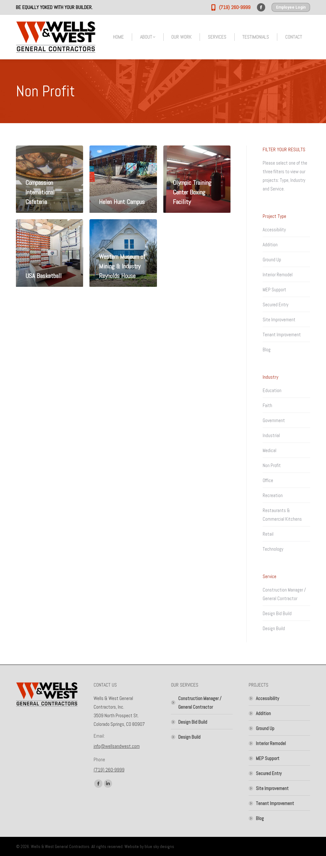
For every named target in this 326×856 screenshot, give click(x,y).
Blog (267, 349)
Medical (269, 450)
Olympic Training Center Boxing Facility (192, 192)
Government (274, 420)
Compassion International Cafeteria (40, 192)
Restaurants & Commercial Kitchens (282, 514)
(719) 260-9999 (109, 770)
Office (268, 480)
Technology (273, 549)
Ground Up (272, 260)
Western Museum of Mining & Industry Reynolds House (122, 266)
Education (272, 390)
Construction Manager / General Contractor (284, 594)
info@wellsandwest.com (117, 746)
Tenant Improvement (282, 334)
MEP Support (274, 290)
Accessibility (274, 230)
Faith (267, 405)
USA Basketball (43, 276)
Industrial (271, 435)
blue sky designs (159, 846)
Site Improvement (279, 319)
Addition (270, 245)
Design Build (274, 628)
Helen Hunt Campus (122, 201)
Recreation (273, 495)
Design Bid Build (277, 613)
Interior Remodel (278, 275)
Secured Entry (275, 304)
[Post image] (123, 179)
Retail (268, 534)
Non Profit (272, 465)
